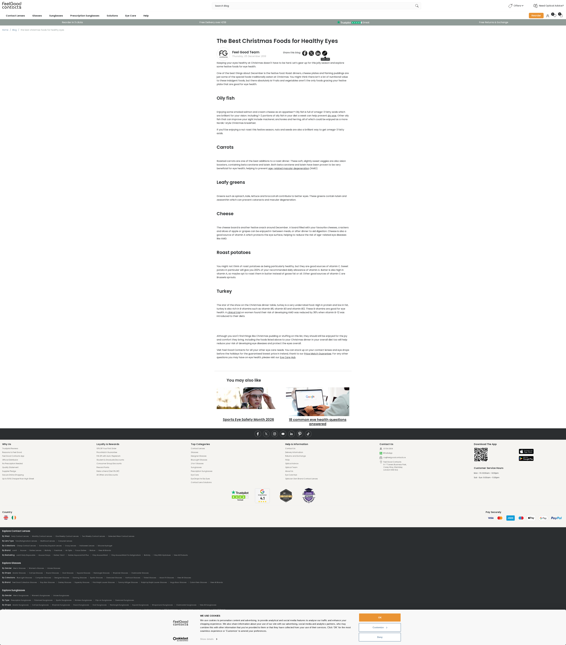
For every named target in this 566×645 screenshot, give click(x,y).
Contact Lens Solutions (201, 482)
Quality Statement (10, 467)
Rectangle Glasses (102, 573)
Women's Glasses (36, 568)
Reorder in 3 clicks (72, 22)
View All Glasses (184, 577)
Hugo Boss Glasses (178, 582)
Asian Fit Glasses (166, 577)
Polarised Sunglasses (43, 600)
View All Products (181, 555)
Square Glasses (83, 573)
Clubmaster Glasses (140, 573)
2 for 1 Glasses (197, 463)
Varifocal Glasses (132, 577)
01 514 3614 (388, 448)
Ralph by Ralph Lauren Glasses (154, 582)
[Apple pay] (526, 452)
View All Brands (104, 550)
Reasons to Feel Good (12, 452)
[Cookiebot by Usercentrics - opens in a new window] (181, 639)
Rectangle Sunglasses (119, 605)
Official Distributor (10, 460)
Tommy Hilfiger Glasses (128, 582)
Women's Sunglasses (41, 595)
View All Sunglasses (208, 605)
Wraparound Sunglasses (162, 605)
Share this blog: (292, 52)
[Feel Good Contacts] (11, 5)
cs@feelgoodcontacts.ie (394, 457)
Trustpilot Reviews (10, 448)
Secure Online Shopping (13, 475)
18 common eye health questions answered (317, 421)
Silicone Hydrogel (105, 545)
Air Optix (68, 550)
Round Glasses (52, 573)
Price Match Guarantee (317, 353)
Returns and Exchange (295, 456)
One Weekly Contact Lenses (67, 536)
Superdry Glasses (82, 582)
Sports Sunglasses (64, 600)
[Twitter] (266, 434)
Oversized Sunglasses (124, 600)
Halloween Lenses (86, 545)
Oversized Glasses (114, 577)
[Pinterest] (300, 434)
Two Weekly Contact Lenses (93, 536)
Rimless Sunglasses (83, 600)
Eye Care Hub (288, 357)
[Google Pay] (526, 458)
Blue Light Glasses (199, 460)
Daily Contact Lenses (20, 536)
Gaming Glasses (80, 577)
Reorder (536, 15)
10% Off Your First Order (106, 448)
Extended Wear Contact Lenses (121, 536)
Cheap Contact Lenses (26, 545)
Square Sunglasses (140, 605)
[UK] (6, 517)
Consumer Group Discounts (109, 463)
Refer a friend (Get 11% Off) (108, 471)
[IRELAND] (14, 517)
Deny (379, 637)
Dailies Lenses (35, 550)
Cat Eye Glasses (36, 573)
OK (380, 617)
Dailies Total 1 (59, 555)
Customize (378, 627)
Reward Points (103, 467)
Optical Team (291, 467)
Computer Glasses (43, 577)
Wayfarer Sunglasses (61, 605)
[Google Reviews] (262, 502)
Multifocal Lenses (47, 541)
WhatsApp (387, 453)
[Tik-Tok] (308, 434)
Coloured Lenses (65, 541)
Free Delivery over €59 (212, 22)
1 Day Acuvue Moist (100, 555)
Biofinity (48, 550)
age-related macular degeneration (288, 168)
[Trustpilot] (240, 500)
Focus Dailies (80, 550)
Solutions (112, 15)
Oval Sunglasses (99, 605)
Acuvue (23, 550)
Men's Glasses (19, 568)
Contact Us (290, 448)
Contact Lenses (15, 15)
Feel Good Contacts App (13, 456)
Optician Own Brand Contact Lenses (301, 479)
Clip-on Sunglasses (103, 600)
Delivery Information (294, 452)
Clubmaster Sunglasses (186, 605)
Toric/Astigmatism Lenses (26, 541)
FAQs (287, 460)
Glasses (37, 15)
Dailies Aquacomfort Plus (78, 555)
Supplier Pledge (9, 471)
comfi (14, 550)
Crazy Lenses (70, 545)
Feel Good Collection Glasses (24, 582)
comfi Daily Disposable (25, 555)
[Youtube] (283, 434)
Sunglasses (56, 15)
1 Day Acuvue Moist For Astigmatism (126, 555)
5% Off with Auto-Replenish (108, 456)
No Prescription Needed (12, 463)
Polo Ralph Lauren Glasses (104, 582)
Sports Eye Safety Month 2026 (248, 419)
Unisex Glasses (53, 568)
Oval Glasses (68, 573)
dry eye (332, 115)
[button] (218, 407)
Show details (207, 639)
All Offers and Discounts (107, 475)
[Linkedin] (291, 434)
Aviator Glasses (19, 573)
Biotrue (92, 550)
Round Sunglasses (81, 605)
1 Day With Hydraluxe (162, 555)
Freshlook (58, 550)
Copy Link (325, 59)
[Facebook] (258, 434)
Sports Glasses (96, 577)
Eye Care (130, 15)
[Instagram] (274, 434)
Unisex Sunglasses (61, 595)
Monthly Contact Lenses (42, 536)
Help (146, 15)
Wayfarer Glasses (120, 573)
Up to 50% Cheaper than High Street (18, 479)
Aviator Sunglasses (21, 605)
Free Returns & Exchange (493, 22)
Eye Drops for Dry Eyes (200, 479)
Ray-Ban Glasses (47, 582)
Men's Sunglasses (21, 595)
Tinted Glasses (150, 577)
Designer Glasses (199, 456)
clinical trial (234, 312)
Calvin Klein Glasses (198, 582)
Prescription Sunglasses (84, 15)
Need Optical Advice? (551, 5)
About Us (289, 471)
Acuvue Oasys (44, 555)
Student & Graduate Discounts (110, 460)
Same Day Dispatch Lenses (50, 545)
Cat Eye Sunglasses (40, 605)
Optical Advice (291, 463)
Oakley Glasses (64, 582)
